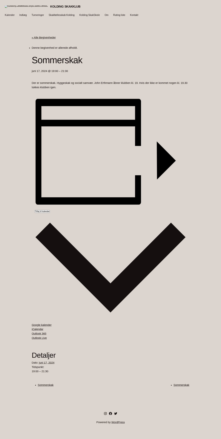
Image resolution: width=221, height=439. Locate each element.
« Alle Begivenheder (44, 37)
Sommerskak (46, 385)
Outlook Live (39, 337)
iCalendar (37, 329)
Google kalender (42, 324)
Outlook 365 (39, 333)
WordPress (118, 422)
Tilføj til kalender (42, 211)
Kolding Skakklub (65, 6)
